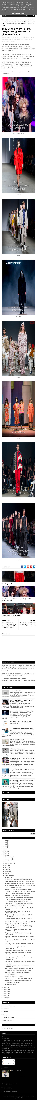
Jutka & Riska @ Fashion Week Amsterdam (19, 968)
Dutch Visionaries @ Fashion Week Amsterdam (16, 947)
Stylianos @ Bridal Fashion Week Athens (18, 970)
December (8, 857)
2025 (5, 843)
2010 (5, 998)
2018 (5, 851)
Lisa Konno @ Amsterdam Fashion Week (18, 902)
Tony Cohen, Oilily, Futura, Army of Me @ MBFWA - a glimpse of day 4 (17, 599)
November (8, 859)
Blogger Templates (21, 1096)
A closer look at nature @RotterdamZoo (18, 980)
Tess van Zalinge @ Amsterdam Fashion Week (20, 891)
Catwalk (19, 21)
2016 (5, 855)
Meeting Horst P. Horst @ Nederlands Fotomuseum (17, 973)
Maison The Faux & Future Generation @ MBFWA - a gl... (18, 930)
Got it (23, 13)
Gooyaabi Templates (18, 1097)
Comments (7, 1063)
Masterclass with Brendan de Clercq (17, 895)
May (6, 869)
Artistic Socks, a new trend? (14, 976)
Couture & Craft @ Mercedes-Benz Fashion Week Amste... (19, 944)
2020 (5, 847)
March (7, 873)
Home (3, 20)
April (6, 871)
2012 (5, 993)
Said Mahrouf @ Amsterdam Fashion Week (19, 903)
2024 (5, 845)
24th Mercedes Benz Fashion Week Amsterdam (19, 20)
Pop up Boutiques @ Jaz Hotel (15, 956)
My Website (5, 1038)
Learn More (16, 13)
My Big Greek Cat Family (12, 982)
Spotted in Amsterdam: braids (14, 906)
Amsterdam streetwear (10, 1017)
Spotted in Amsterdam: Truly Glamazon (18, 899)
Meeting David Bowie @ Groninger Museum (19, 978)
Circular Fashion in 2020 (16, 740)
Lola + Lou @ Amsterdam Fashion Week (18, 893)
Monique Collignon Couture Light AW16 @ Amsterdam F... (18, 926)
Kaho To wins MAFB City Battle (11, 615)
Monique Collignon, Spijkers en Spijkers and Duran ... (19, 937)
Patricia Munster (16, 1070)
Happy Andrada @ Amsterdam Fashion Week (19, 883)
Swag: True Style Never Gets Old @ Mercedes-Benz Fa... (20, 962)
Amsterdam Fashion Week (9, 21)
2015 (5, 987)
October (8, 861)
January (7, 877)
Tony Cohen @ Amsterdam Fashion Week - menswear (19, 915)
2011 (5, 995)
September (9, 863)
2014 (5, 989)
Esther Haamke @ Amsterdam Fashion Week (19, 881)
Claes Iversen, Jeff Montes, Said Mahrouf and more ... (20, 940)
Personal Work (8, 1020)
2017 (5, 853)
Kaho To (29, 21)
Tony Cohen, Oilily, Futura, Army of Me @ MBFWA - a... (18, 933)
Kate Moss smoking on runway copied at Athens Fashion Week (21, 701)
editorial (6, 1008)
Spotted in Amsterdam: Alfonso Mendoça (18, 879)
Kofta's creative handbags (17, 749)
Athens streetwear (9, 1006)
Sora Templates (12, 1096)
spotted (6, 1011)
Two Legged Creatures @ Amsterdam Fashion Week (20, 908)
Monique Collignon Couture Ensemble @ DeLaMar (18, 953)
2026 (5, 841)
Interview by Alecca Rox (9, 1091)
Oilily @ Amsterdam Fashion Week (16, 924)
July (6, 865)
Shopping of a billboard (16, 691)
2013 (5, 991)
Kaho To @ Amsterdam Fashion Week (13, 584)
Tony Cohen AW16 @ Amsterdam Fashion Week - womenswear (18, 919)
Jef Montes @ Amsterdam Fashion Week (21, 711)
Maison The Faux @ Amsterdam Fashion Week (20, 922)
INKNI (24, 21)
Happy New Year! (10, 984)
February (8, 875)
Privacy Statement (7, 1028)
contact (17, 675)
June (7, 867)
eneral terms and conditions (12, 680)
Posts (6, 1060)
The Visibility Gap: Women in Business (20, 722)
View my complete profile (9, 1084)
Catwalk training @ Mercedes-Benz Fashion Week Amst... (19, 958)
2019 (5, 849)
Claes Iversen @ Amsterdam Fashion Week (19, 897)
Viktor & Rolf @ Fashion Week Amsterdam (18, 950)
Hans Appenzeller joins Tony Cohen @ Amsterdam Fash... (17, 912)
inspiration (6, 1014)
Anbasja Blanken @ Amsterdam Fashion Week (20, 885)
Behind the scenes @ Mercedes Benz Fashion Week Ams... (20, 965)
